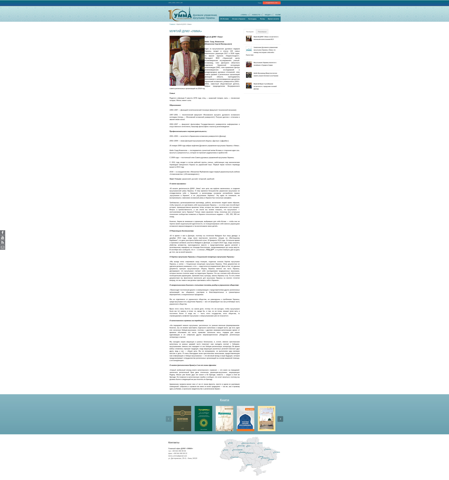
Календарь (252, 19)
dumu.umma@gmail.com (177, 456)
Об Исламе (224, 19)
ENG (173, 2)
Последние (251, 32)
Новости (256, 15)
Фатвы (262, 19)
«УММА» (244, 15)
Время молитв (273, 19)
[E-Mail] (2, 247)
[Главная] (180, 14)
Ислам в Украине (238, 19)
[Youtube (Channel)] (2, 237)
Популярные (262, 32)
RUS (178, 2)
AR (182, 2)
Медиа (268, 15)
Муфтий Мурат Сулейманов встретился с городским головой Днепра (265, 86)
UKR (169, 2)
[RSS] (2, 242)
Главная (172, 24)
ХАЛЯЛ (278, 15)
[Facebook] (2, 232)
